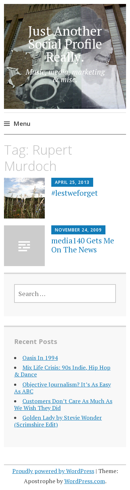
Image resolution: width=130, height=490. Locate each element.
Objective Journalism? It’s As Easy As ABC (62, 387)
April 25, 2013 (72, 182)
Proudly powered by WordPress (53, 471)
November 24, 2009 (78, 230)
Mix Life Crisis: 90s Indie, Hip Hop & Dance (62, 370)
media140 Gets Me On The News (82, 245)
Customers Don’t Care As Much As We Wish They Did (63, 404)
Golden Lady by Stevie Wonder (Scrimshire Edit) (58, 421)
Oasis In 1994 (40, 358)
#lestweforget (74, 193)
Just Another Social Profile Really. (65, 43)
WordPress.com (84, 481)
